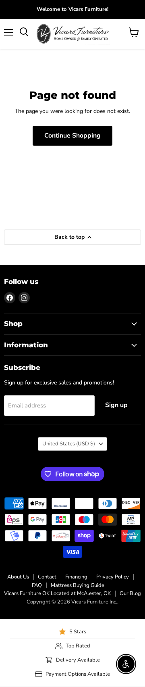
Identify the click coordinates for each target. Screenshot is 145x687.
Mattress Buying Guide (77, 585)
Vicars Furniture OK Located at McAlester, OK (57, 593)
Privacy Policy (112, 577)
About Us (18, 577)
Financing (76, 577)
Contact (47, 577)
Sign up (116, 405)
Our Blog (130, 593)
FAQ (37, 585)
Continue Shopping (72, 135)
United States (68, 443)
